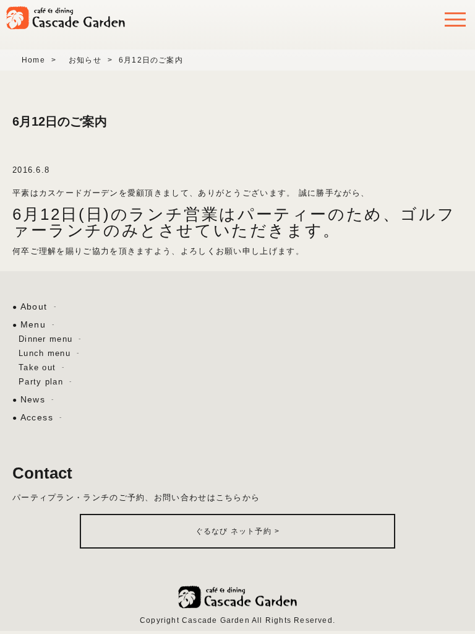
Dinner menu (45, 339)
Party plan (41, 381)
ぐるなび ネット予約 (237, 531)
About (34, 306)
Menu (33, 324)
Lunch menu (45, 353)
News (33, 399)
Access (36, 417)
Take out (37, 367)
